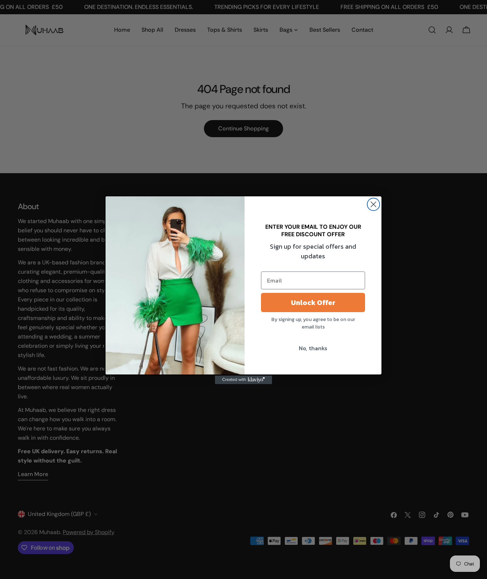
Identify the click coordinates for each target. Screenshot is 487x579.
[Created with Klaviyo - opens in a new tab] (243, 380)
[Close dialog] (373, 204)
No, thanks (313, 348)
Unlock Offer (313, 302)
